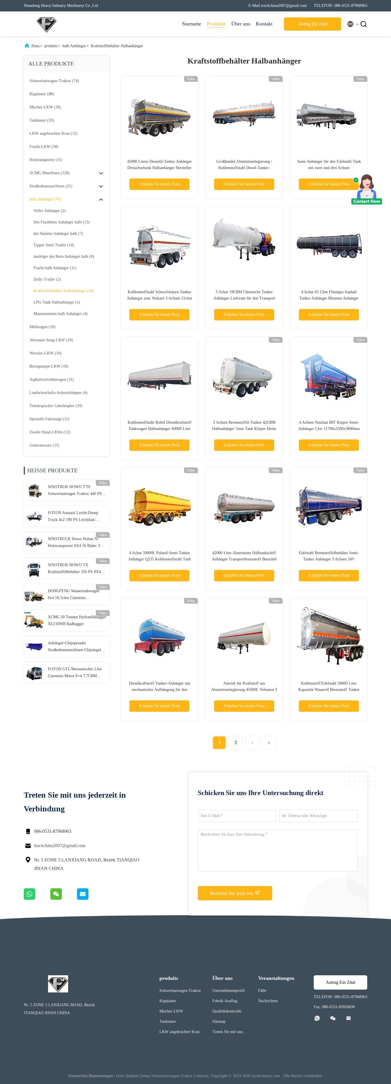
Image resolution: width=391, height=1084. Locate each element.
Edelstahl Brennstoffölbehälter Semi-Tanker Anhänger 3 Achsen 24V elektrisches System (329, 559)
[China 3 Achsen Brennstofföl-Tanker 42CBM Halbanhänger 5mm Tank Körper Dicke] (244, 375)
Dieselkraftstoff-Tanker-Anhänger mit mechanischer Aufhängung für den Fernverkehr (159, 689)
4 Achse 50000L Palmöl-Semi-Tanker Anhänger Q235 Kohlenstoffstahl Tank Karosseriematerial (159, 559)
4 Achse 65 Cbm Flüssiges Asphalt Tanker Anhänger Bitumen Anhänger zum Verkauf (329, 298)
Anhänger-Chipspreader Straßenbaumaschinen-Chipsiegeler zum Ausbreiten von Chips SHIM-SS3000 (76, 647)
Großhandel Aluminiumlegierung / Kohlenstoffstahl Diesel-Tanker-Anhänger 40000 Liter (244, 167)
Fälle (262, 990)
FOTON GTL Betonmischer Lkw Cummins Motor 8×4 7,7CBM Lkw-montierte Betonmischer (75, 673)
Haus (35, 46)
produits (51, 46)
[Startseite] (47, 24)
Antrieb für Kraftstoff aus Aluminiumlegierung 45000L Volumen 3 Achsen (244, 689)
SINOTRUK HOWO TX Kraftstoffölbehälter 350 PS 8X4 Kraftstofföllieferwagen (74, 569)
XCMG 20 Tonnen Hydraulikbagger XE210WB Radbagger (77, 620)
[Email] (90, 898)
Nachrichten (268, 1001)
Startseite (191, 24)
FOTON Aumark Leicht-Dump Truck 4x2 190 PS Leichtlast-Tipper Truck (73, 517)
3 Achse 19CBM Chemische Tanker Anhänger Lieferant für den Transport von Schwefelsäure (244, 298)
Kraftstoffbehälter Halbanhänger (117, 46)
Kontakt (264, 24)
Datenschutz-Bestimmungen (90, 1076)
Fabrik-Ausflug (224, 1001)
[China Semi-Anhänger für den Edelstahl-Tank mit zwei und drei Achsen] (329, 114)
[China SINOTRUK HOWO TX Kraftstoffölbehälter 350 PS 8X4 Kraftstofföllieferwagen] (34, 568)
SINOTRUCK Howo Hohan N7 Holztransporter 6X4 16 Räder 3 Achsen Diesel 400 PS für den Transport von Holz (74, 543)
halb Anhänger (74, 46)
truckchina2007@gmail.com (59, 845)
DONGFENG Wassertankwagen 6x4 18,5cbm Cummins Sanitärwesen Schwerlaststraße (73, 595)
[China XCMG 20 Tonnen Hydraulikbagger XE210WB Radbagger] (34, 620)
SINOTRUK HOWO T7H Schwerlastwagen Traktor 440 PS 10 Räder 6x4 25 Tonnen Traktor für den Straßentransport (75, 491)
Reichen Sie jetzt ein (232, 893)
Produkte (216, 24)
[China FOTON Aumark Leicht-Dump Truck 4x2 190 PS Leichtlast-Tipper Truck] (34, 516)
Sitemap (219, 1021)
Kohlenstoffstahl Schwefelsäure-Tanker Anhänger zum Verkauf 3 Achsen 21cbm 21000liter (159, 298)
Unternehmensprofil (228, 990)
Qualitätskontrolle (226, 1011)
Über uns (240, 24)
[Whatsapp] (37, 898)
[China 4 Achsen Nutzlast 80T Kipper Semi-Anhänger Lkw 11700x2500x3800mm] (329, 375)
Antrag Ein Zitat (312, 23)
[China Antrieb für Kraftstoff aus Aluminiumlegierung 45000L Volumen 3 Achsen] (244, 636)
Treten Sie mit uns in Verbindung (229, 1033)
